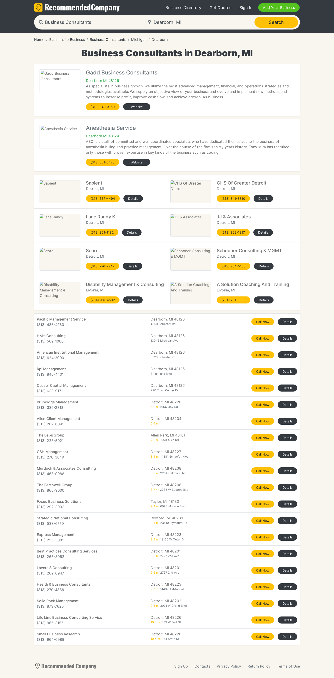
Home (39, 39)
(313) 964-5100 (234, 266)
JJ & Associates (234, 216)
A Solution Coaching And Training (253, 284)
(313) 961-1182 (102, 232)
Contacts (202, 666)
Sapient (94, 183)
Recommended (82, 7)
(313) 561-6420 (103, 162)
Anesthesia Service (111, 128)
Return (259, 666)
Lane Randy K (100, 216)
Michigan (139, 39)
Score (92, 250)
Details (133, 198)
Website (137, 107)
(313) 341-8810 (233, 198)
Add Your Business (279, 7)
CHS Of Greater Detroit (241, 183)
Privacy (229, 666)
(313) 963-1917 (233, 232)
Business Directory (183, 7)
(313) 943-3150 (103, 107)
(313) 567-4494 (103, 198)
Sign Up (181, 666)
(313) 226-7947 (102, 266)
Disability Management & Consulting (125, 284)
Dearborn (160, 39)
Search (276, 22)
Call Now (262, 322)
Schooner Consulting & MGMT (249, 250)
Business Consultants (108, 39)
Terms (288, 666)
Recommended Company (68, 666)
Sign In (246, 7)
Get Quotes (220, 7)
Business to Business (67, 39)
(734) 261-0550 (234, 300)
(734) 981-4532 (103, 300)
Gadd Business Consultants (121, 72)
